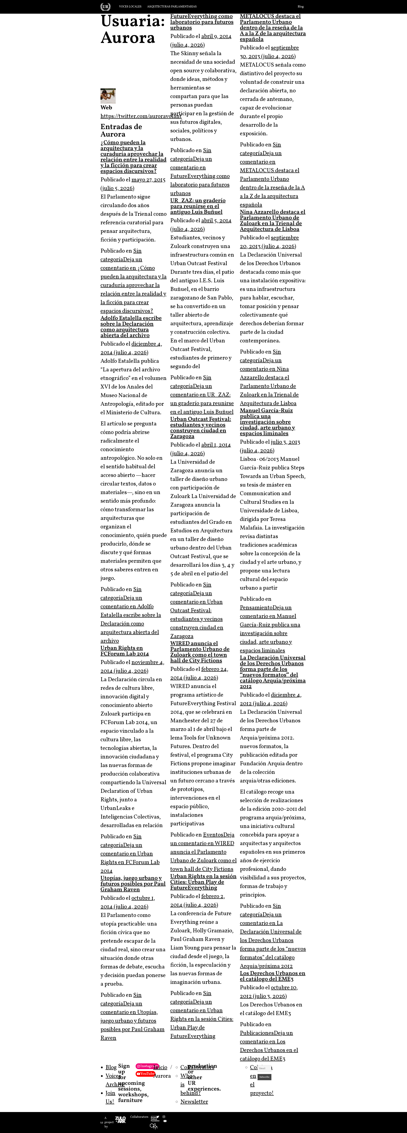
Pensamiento (256, 608)
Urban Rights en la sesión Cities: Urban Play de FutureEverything (203, 882)
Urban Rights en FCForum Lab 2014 (124, 651)
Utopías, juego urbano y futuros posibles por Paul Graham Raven (133, 884)
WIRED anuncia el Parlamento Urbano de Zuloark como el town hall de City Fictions (200, 652)
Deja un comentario (133, 285)
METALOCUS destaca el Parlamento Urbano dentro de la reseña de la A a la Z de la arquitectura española (273, 28)
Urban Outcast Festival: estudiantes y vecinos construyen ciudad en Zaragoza (200, 428)
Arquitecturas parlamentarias (172, 7)
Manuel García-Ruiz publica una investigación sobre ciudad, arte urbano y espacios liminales (267, 422)
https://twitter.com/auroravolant (141, 117)
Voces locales (130, 7)
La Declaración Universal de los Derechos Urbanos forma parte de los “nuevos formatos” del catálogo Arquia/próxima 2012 (273, 672)
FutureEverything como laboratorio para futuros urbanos (202, 22)
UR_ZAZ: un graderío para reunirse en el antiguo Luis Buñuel (198, 206)
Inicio (160, 1068)
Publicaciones (257, 1033)
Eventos (213, 835)
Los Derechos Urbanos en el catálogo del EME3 (272, 976)
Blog (301, 7)
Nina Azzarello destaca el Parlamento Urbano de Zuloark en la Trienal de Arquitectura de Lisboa (272, 220)
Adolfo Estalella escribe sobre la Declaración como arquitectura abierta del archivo (131, 327)
